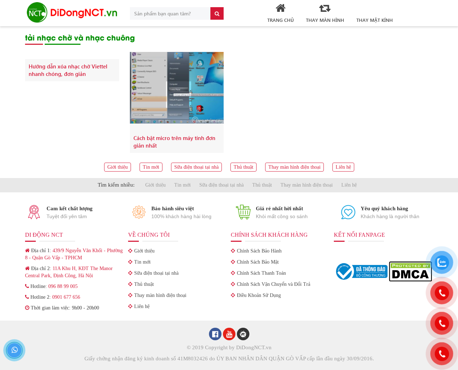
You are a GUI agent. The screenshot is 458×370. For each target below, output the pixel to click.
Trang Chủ (280, 20)
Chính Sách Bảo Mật (258, 262)
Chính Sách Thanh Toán (261, 273)
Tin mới (151, 167)
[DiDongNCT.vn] (72, 12)
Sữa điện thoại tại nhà (196, 167)
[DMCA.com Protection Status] (410, 271)
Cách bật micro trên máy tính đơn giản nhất (174, 141)
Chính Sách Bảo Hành (259, 251)
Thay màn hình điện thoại (294, 167)
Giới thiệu (117, 167)
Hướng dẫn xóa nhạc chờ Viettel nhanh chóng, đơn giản (68, 70)
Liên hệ (343, 167)
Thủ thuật (243, 167)
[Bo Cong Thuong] (361, 271)
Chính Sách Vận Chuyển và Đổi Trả (273, 284)
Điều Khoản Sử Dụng (259, 295)
